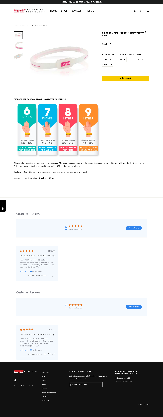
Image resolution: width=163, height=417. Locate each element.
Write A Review (134, 228)
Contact (44, 380)
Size (139, 55)
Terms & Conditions (49, 392)
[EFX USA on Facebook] (15, 380)
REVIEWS (77, 11)
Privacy (44, 388)
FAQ (43, 376)
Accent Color (126, 55)
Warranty (45, 396)
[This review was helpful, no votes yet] (48, 275)
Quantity (107, 64)
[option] (59, 62)
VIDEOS (89, 11)
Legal (44, 384)
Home (16, 26)
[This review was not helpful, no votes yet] (52, 275)
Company (45, 372)
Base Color (108, 55)
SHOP (64, 11)
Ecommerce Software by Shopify (23, 386)
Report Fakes (46, 400)
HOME (53, 11)
